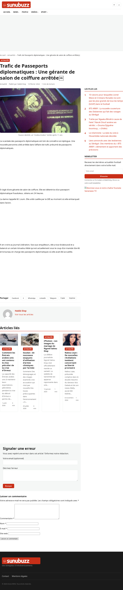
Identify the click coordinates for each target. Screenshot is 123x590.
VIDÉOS (34, 12)
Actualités (5, 60)
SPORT (43, 12)
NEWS (15, 12)
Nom (3, 523)
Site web (4, 533)
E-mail (3, 528)
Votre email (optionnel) (13, 458)
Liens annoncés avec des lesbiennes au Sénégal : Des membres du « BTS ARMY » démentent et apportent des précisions (105, 145)
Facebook (15, 298)
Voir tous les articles (24, 314)
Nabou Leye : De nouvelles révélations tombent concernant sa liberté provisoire (71, 360)
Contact (5, 576)
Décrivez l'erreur (10, 468)
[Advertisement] (61, 33)
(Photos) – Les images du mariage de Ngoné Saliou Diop (50, 345)
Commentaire (7, 518)
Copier (63, 298)
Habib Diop (21, 84)
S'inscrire (104, 176)
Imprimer (72, 298)
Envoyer (8, 486)
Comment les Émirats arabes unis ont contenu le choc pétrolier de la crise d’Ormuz (8, 361)
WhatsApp (31, 298)
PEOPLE (25, 12)
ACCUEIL (6, 12)
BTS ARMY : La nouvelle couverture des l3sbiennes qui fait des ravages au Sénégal (105, 111)
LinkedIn (43, 298)
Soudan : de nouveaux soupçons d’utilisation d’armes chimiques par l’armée (29, 360)
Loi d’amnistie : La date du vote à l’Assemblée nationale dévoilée (103, 134)
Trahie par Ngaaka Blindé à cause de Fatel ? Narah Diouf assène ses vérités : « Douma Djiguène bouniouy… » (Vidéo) (105, 124)
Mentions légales (19, 576)
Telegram (53, 298)
